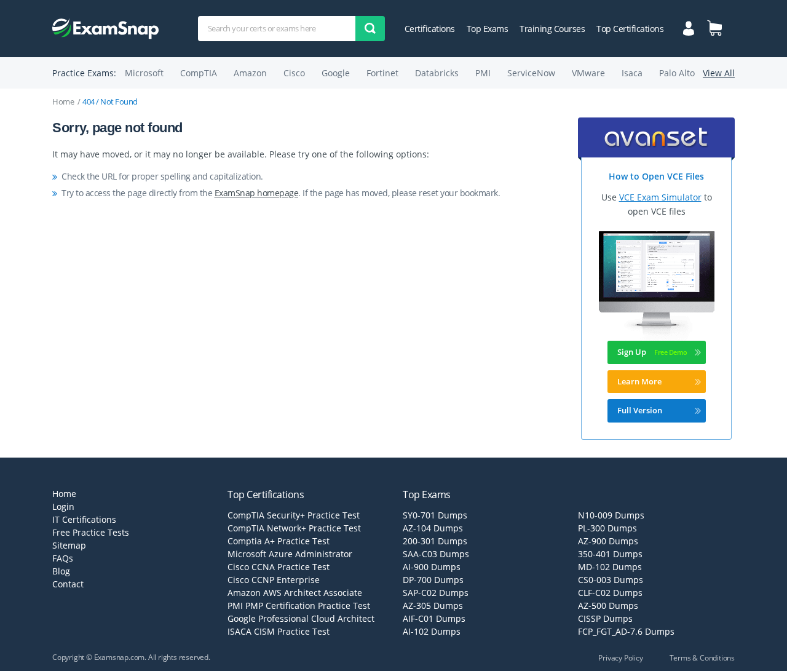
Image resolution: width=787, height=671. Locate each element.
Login (63, 506)
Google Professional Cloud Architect (300, 618)
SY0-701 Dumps (435, 515)
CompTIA (198, 73)
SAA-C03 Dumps (436, 554)
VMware (588, 73)
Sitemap (69, 545)
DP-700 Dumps (433, 580)
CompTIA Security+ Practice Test (293, 515)
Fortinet (382, 73)
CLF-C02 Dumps (610, 592)
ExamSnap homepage (257, 193)
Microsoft (144, 73)
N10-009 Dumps (611, 515)
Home (63, 101)
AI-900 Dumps (432, 567)
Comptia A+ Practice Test (278, 541)
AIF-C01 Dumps (434, 618)
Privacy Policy (620, 658)
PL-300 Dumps (607, 528)
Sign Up (631, 351)
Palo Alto (677, 73)
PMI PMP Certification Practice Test (298, 605)
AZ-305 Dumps (433, 605)
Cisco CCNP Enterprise (273, 580)
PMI (483, 73)
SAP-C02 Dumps (436, 592)
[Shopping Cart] (714, 28)
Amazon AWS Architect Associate (294, 592)
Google (336, 73)
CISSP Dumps (605, 618)
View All (719, 73)
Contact (68, 584)
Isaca (632, 73)
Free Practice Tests (90, 532)
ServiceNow (531, 73)
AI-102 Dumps (432, 631)
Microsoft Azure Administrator (289, 554)
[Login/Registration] (689, 27)
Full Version (639, 410)
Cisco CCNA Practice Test (278, 567)
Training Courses (552, 28)
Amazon (250, 73)
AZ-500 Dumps (608, 605)
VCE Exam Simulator (660, 197)
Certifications (430, 28)
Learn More (639, 381)
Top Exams (487, 28)
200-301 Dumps (435, 541)
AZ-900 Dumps (608, 541)
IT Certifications (84, 519)
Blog (61, 571)
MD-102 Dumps (610, 567)
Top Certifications (629, 28)
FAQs (62, 558)
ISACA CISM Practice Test (278, 631)
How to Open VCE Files (656, 176)
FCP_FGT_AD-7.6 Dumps (626, 631)
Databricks (437, 73)
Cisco (294, 73)
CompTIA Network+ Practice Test (294, 528)
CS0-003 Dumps (610, 580)
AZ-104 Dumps (433, 528)
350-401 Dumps (610, 554)
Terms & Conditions (702, 658)
